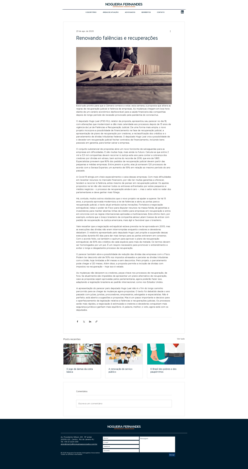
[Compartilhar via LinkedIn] (90, 321)
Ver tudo (181, 339)
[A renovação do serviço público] (124, 354)
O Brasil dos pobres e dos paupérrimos (163, 370)
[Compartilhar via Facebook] (77, 321)
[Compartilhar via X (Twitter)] (84, 321)
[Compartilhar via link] (96, 321)
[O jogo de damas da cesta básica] (82, 354)
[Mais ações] (170, 31)
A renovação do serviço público (120, 370)
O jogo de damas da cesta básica (80, 370)
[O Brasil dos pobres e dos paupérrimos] (166, 354)
